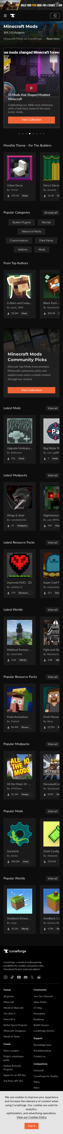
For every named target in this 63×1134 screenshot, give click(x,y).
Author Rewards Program (12, 1068)
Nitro (36, 1088)
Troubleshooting (42, 1051)
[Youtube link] (19, 977)
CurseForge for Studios (46, 1076)
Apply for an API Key (15, 1075)
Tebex (37, 1082)
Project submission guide (14, 1058)
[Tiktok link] (12, 977)
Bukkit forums (41, 1025)
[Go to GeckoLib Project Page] (20, 842)
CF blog (38, 1008)
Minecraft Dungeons (15, 1031)
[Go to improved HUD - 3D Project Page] (20, 573)
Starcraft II (9, 1019)
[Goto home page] (12, 15)
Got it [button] (31, 1126)
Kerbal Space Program (15, 1025)
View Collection (31, 119)
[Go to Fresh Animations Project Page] (20, 708)
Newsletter (39, 1014)
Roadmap (39, 1019)
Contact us (39, 1056)
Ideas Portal (40, 1002)
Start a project (11, 1051)
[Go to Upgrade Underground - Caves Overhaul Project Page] (20, 439)
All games (9, 996)
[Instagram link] (6, 977)
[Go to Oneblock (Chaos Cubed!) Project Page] (20, 909)
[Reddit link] (39, 977)
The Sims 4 (9, 1014)
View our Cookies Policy (32, 1117)
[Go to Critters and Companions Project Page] (20, 294)
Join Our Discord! (43, 996)
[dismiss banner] (57, 4)
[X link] (32, 977)
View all (52, 408)
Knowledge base (42, 1045)
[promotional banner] (31, 5)
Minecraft (9, 1002)
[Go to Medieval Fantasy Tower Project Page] (20, 640)
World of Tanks (12, 1036)
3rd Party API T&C (13, 1081)
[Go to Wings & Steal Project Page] (20, 506)
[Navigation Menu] (5, 15)
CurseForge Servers (44, 1031)
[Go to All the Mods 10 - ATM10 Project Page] (20, 775)
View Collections (31, 390)
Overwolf (39, 1070)
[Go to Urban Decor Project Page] (20, 176)
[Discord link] (25, 977)
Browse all (51, 212)
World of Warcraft (13, 1008)
